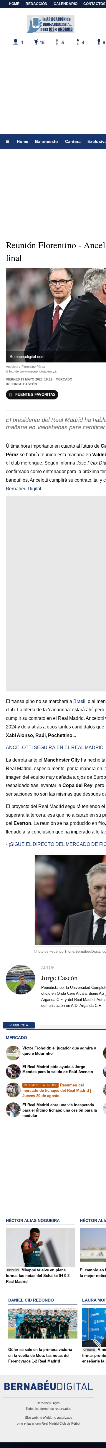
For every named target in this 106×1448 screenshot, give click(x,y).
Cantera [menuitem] (73, 141)
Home (14, 4)
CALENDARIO (65, 4)
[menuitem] (7, 141)
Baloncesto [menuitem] (46, 141)
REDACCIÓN (36, 4)
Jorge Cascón (24, 384)
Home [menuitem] (22, 141)
